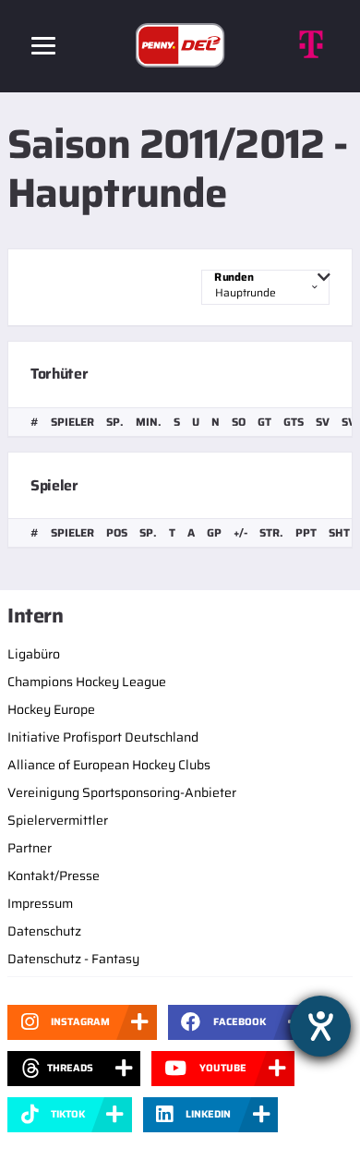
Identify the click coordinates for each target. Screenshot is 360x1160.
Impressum (40, 903)
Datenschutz (44, 931)
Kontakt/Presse (53, 875)
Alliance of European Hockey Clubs (108, 765)
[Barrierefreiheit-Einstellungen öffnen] (320, 1026)
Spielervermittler (57, 820)
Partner (29, 848)
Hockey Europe (51, 709)
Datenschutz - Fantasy (73, 959)
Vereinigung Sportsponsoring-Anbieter (121, 792)
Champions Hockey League (86, 681)
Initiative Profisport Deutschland (102, 737)
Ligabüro (33, 654)
